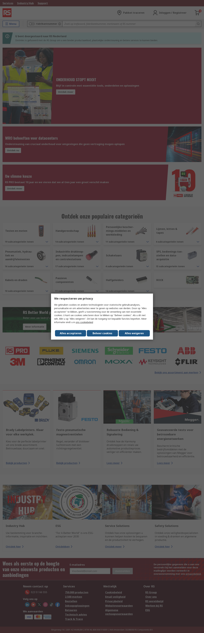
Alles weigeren (134, 333)
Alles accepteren (70, 333)
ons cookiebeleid (84, 322)
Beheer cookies (102, 333)
